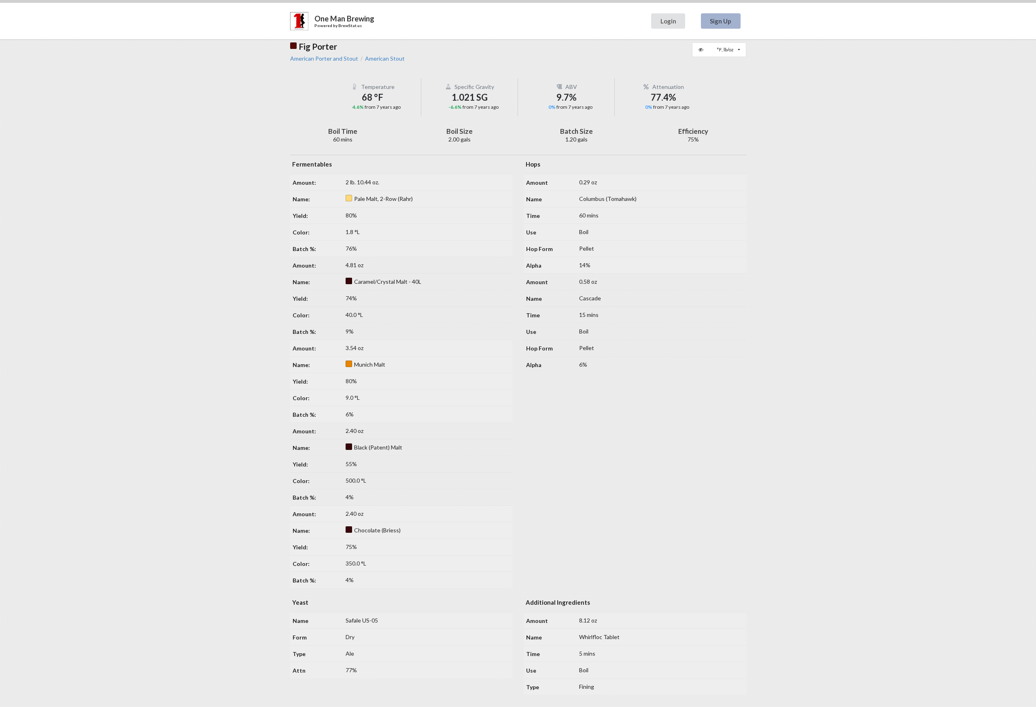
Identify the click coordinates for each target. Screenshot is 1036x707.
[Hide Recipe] (701, 50)
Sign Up (720, 21)
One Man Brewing (344, 18)
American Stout (385, 58)
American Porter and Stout (324, 58)
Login (668, 21)
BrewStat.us (350, 25)
